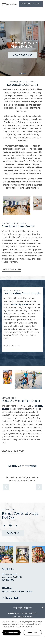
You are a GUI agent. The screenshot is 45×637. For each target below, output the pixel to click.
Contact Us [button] (13, 533)
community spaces (19, 304)
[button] (42, 607)
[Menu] (4, 4)
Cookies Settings (32, 632)
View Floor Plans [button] (22, 55)
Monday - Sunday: (9, 591)
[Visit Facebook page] (4, 526)
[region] (22, 627)
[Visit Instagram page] (16, 526)
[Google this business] (10, 526)
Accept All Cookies (11, 632)
